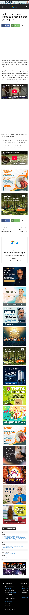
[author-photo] (14, 246)
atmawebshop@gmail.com (11, 596)
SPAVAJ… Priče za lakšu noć (9, 557)
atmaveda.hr (25, 597)
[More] (22, 25)
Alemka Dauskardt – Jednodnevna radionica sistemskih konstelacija (13, 546)
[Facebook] (8, 261)
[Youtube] (21, 261)
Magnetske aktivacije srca (9, 553)
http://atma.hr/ (14, 250)
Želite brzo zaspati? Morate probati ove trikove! (6, 231)
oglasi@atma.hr (12, 592)
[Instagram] (11, 261)
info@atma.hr (8, 588)
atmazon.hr (24, 593)
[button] (2, 7)
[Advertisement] (14, 43)
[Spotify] (14, 261)
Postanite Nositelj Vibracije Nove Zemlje (12, 536)
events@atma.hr (8, 601)
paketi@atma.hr (10, 610)
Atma (4, 22)
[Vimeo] (17, 261)
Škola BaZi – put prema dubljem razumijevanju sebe (15, 537)
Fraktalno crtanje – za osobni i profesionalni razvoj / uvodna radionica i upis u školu (14, 539)
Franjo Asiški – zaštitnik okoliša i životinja (22, 230)
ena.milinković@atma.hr (10, 607)
